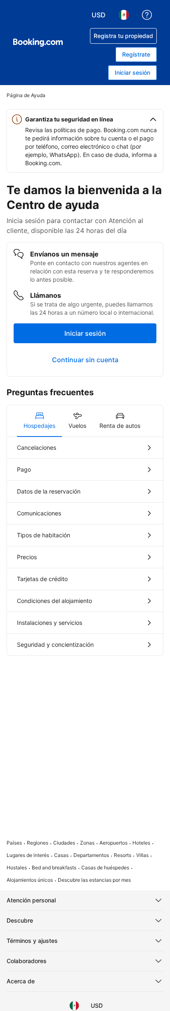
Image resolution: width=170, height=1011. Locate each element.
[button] (85, 119)
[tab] (39, 421)
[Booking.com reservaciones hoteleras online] (38, 42)
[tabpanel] (85, 546)
